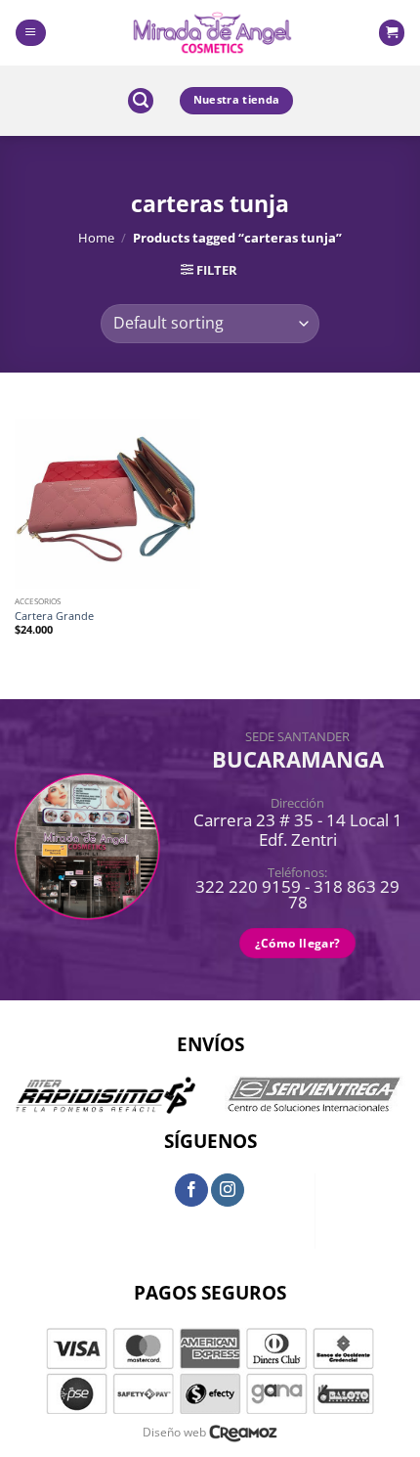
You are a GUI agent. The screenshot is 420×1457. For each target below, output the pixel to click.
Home (96, 237)
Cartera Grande (54, 616)
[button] (30, 33)
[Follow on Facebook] (191, 1190)
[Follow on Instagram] (227, 1190)
